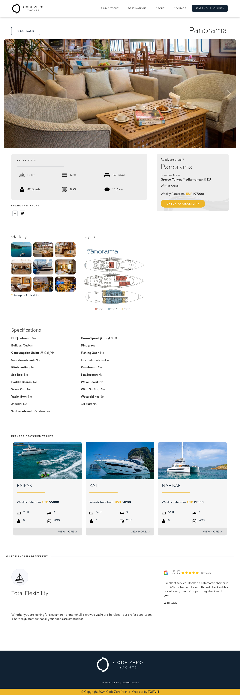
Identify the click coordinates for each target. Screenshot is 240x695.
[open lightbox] (120, 93)
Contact (180, 8)
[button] (137, 8)
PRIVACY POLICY (110, 683)
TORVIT (153, 692)
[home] (28, 8)
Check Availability (182, 203)
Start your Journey (210, 8)
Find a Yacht (110, 8)
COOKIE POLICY (130, 683)
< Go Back (25, 31)
